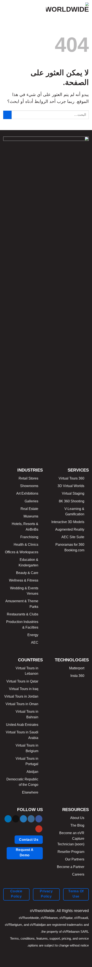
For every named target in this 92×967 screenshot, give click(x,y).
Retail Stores (28, 478)
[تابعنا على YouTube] (38, 829)
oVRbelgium (13, 924)
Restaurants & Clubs (22, 614)
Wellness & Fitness (23, 580)
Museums (31, 516)
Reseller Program (71, 852)
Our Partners (74, 859)
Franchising (29, 537)
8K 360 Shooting (71, 501)
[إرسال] (7, 115)
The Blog (77, 825)
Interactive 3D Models (67, 522)
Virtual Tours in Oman (22, 704)
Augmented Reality (69, 529)
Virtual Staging (73, 493)
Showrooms (29, 486)
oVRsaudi (81, 918)
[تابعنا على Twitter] (23, 818)
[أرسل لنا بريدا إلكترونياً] (15, 818)
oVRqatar (66, 918)
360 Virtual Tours (71, 478)
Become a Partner (70, 867)
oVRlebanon (49, 918)
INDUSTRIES (30, 470)
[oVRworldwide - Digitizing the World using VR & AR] (67, 7)
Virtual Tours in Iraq (23, 689)
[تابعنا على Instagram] (31, 818)
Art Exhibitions (27, 493)
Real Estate (29, 509)
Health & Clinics (26, 544)
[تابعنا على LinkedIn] (8, 818)
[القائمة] (5, 7)
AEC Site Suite (72, 537)
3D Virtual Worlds (71, 486)
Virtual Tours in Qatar (22, 681)
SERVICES (78, 470)
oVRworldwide (29, 918)
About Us (77, 818)
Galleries (31, 501)
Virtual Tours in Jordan (21, 696)
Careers (78, 874)
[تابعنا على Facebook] (38, 818)
